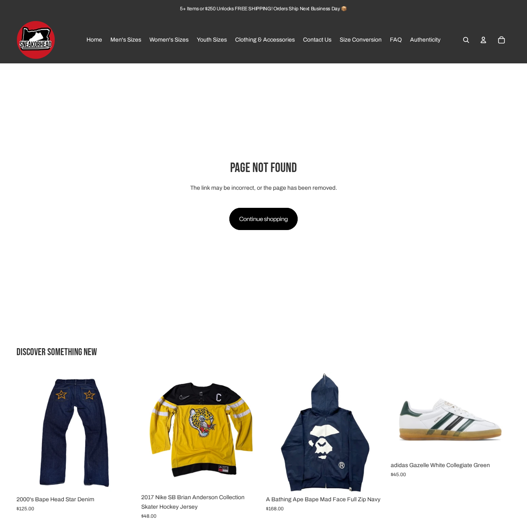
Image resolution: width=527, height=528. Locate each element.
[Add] (123, 479)
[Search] (466, 40)
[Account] (483, 40)
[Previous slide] (28, 432)
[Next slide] (124, 432)
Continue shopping (263, 219)
